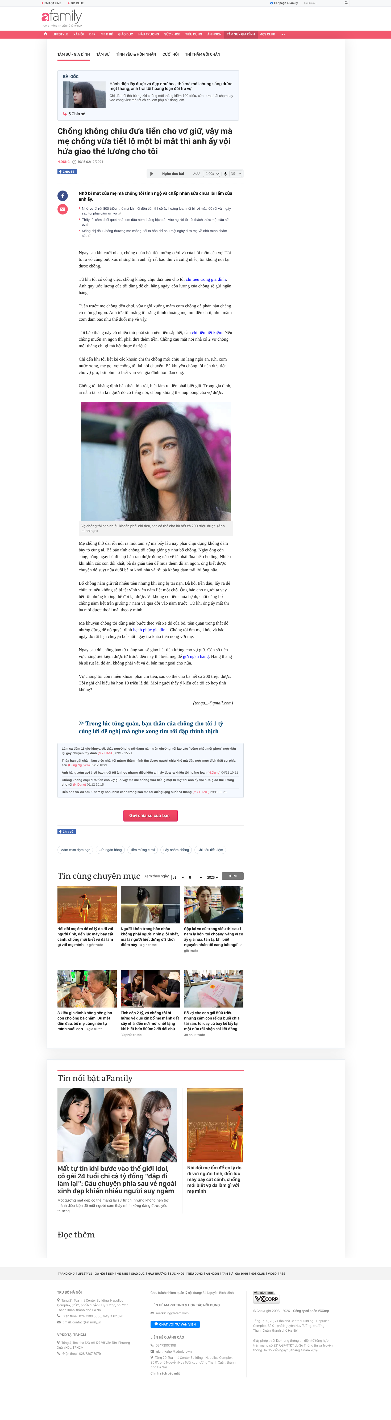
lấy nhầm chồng (176, 850)
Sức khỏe (172, 34)
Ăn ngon (214, 34)
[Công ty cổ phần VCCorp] (266, 1297)
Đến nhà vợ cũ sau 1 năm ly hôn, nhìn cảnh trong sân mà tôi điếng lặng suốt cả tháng (144, 792)
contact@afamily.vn (86, 1322)
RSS (282, 1273)
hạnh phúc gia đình (150, 629)
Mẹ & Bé (107, 34)
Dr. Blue (77, 3)
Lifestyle (60, 34)
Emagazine (52, 3)
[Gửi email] (62, 209)
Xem (233, 876)
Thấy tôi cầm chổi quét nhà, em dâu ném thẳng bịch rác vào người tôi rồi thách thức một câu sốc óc (156, 222)
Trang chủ (66, 1273)
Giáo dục (125, 34)
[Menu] (282, 35)
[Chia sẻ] (62, 196)
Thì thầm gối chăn (202, 54)
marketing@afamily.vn (172, 1313)
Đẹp (92, 34)
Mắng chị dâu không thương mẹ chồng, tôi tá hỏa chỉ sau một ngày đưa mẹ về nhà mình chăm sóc (154, 233)
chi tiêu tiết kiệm (207, 332)
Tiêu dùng (193, 34)
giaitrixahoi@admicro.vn (174, 1352)
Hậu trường (148, 34)
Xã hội (78, 34)
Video (272, 1273)
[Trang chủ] (45, 35)
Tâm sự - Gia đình (241, 34)
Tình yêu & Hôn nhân (136, 54)
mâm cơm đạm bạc (75, 850)
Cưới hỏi (171, 54)
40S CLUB (267, 34)
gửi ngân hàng (196, 656)
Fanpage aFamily (286, 3)
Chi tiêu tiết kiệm (210, 850)
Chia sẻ (68, 172)
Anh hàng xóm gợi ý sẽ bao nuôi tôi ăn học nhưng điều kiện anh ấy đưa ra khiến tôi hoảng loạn (150, 772)
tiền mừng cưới (142, 850)
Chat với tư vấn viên (177, 1324)
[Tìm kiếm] (346, 3)
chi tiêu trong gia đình (206, 279)
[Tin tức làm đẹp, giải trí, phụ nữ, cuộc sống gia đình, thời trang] (61, 18)
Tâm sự (103, 54)
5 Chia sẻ (76, 113)
